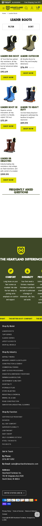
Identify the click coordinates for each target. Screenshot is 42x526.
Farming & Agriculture (11, 377)
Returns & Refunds (31, 511)
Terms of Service (18, 511)
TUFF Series (7, 334)
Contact (4, 514)
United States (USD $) (13, 493)
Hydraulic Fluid (8, 387)
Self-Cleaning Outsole (12, 437)
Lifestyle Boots (9, 341)
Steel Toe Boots (9, 440)
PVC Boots (6, 444)
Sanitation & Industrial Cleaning (16, 404)
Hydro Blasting (8, 391)
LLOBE (4, 520)
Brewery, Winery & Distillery (14, 360)
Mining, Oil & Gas (9, 398)
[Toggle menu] (3, 8)
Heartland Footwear (20, 518)
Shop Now (8, 77)
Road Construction (10, 401)
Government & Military (11, 381)
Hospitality (7, 384)
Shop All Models (9, 345)
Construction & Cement (12, 363)
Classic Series (8, 338)
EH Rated (6, 420)
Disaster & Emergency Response (16, 374)
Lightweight (7, 430)
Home (4, 13)
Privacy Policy (6, 511)
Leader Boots (13, 13)
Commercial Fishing (10, 367)
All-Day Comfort (9, 423)
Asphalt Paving (8, 357)
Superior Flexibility (10, 427)
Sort (31, 27)
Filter (11, 27)
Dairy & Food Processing (12, 370)
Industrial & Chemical (11, 394)
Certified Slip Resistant (12, 417)
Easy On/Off (7, 434)
